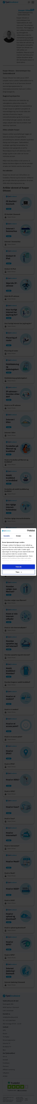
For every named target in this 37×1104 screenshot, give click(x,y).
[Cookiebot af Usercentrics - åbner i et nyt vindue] (27, 531)
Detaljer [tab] (18, 536)
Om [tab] (30, 536)
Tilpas (17, 572)
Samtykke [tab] (7, 536)
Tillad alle (18, 566)
